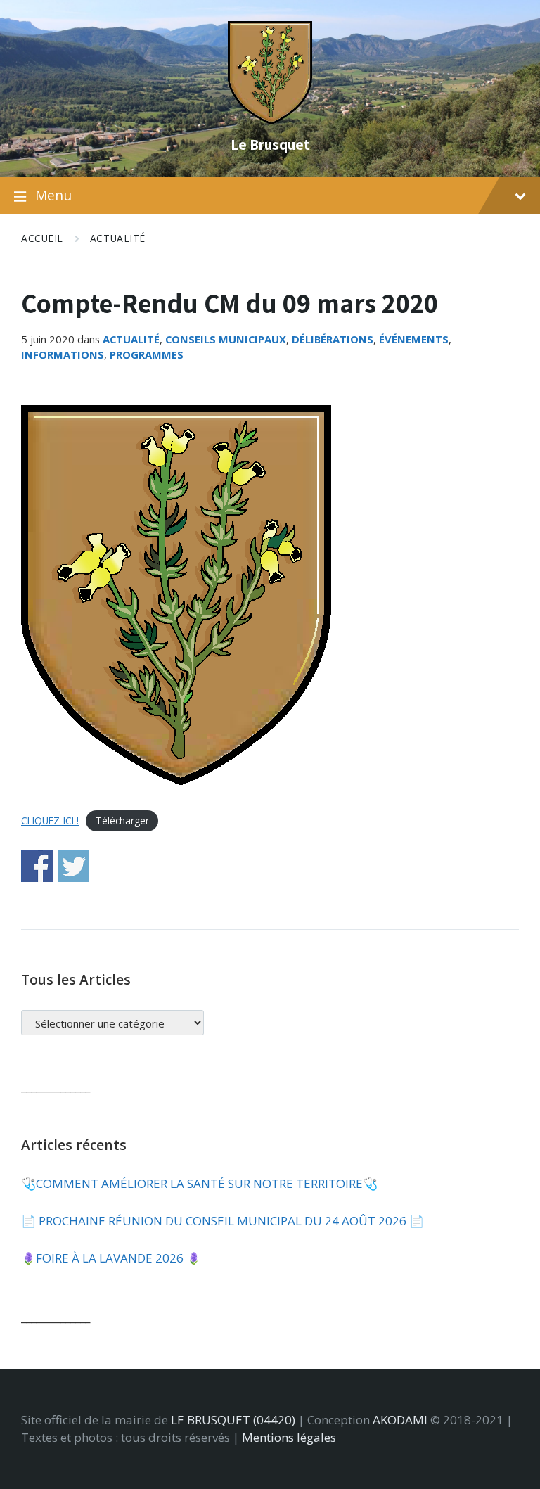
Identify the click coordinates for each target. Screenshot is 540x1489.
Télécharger (122, 820)
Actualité (118, 238)
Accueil (42, 238)
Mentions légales (289, 1437)
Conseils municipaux (225, 339)
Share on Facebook (37, 866)
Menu (53, 195)
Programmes (147, 354)
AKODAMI (400, 1420)
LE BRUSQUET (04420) (233, 1420)
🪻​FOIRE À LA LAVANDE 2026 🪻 (111, 1258)
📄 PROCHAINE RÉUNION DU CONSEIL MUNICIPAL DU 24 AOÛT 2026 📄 (222, 1221)
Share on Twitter (73, 866)
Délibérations (332, 339)
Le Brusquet (270, 144)
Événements (414, 339)
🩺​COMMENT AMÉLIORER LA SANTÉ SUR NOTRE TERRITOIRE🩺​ (199, 1183)
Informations (62, 354)
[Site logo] (270, 120)
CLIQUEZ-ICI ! (50, 820)
